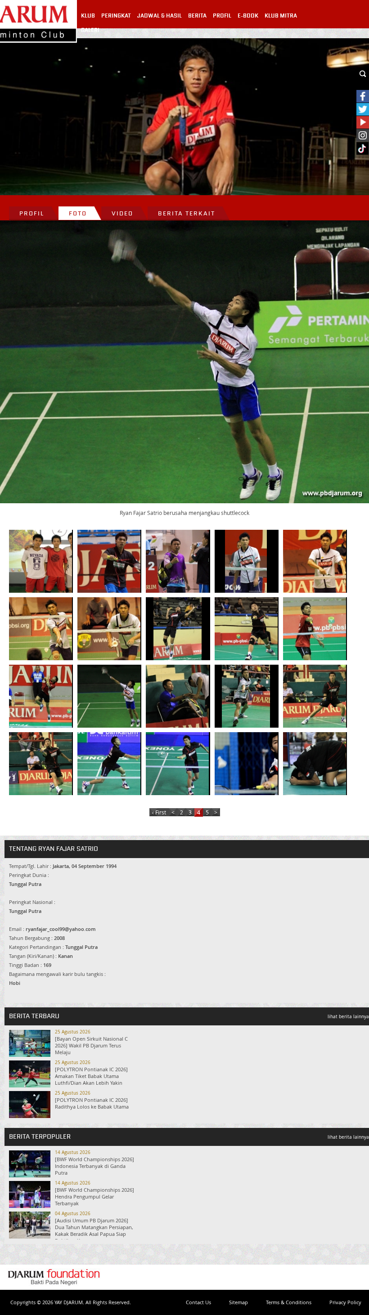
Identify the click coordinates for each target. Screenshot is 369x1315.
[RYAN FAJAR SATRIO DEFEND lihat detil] (314, 696)
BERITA (197, 16)
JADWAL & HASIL (159, 16)
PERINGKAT (116, 16)
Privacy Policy (345, 1302)
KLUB (88, 16)
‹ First (159, 812)
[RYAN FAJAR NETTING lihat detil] (314, 628)
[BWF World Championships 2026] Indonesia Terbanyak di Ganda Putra (94, 1166)
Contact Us (198, 1302)
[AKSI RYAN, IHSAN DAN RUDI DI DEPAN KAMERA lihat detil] (40, 561)
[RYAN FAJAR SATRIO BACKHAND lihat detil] (108, 763)
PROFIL (222, 16)
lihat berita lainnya (348, 1017)
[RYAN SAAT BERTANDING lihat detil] (108, 561)
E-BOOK (248, 16)
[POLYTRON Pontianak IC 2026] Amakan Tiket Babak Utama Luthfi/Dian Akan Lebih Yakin (91, 1076)
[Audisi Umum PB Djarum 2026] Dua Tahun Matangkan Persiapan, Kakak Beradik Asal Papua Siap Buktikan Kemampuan (94, 1230)
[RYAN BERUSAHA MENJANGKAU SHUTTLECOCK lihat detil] (246, 628)
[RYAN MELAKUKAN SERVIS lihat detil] (314, 561)
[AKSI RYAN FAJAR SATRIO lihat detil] (246, 763)
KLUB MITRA (281, 16)
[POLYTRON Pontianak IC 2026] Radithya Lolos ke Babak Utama (92, 1103)
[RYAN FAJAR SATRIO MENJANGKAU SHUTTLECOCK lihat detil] (246, 696)
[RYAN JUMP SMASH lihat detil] (177, 628)
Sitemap (238, 1302)
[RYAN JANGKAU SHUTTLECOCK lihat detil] (40, 628)
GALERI (90, 30)
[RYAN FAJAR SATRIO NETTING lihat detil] (40, 763)
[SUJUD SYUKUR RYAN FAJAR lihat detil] (314, 763)
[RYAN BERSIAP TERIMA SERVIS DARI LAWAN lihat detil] (108, 628)
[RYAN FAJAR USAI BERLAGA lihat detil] (177, 696)
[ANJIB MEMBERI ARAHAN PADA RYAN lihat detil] (177, 561)
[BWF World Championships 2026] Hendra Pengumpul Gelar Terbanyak (94, 1196)
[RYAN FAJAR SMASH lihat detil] (40, 696)
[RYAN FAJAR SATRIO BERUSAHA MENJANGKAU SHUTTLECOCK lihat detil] (108, 696)
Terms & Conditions (288, 1302)
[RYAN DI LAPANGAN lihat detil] (246, 561)
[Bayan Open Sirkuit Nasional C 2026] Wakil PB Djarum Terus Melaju (91, 1045)
